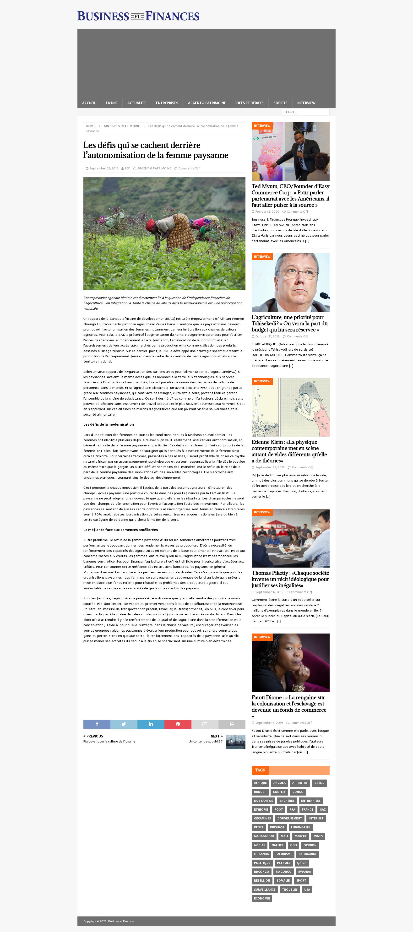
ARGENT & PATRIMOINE (207, 103)
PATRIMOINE (308, 854)
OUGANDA (261, 854)
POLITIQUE (262, 863)
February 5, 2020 (267, 211)
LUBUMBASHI (300, 827)
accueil (89, 103)
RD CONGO (284, 871)
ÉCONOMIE (262, 898)
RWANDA (304, 871)
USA (307, 889)
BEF (127, 168)
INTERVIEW (306, 103)
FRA (292, 809)
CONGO (298, 792)
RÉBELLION (262, 880)
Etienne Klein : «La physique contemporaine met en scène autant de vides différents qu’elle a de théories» (289, 451)
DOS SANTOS (263, 800)
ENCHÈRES (287, 800)
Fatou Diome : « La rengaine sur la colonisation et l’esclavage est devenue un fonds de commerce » (289, 706)
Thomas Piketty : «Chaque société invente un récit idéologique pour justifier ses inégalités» (290, 579)
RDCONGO (261, 871)
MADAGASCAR (264, 836)
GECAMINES (262, 818)
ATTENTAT (300, 782)
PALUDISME (284, 854)
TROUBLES (290, 889)
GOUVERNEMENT (289, 818)
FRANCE (307, 809)
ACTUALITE (136, 103)
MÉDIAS (259, 845)
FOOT (279, 809)
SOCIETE (280, 103)
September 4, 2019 (269, 722)
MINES (318, 836)
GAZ (323, 809)
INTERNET (316, 818)
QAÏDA (301, 863)
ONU (293, 845)
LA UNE (112, 103)
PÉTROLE (283, 863)
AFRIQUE (260, 782)
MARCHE (301, 836)
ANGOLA (279, 782)
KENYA (258, 827)
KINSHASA (277, 827)
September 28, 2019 (270, 467)
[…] (307, 241)
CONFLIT (279, 792)
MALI (284, 836)
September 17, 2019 (269, 592)
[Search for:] (306, 111)
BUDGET (260, 792)
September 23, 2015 (104, 168)
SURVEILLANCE (264, 889)
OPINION (310, 845)
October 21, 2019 (267, 336)
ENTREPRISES (167, 103)
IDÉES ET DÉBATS (250, 103)
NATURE (277, 845)
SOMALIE (283, 880)
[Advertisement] (206, 62)
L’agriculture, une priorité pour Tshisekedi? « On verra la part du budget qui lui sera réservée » (290, 323)
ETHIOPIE (261, 809)
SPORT (301, 880)
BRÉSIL (319, 782)
